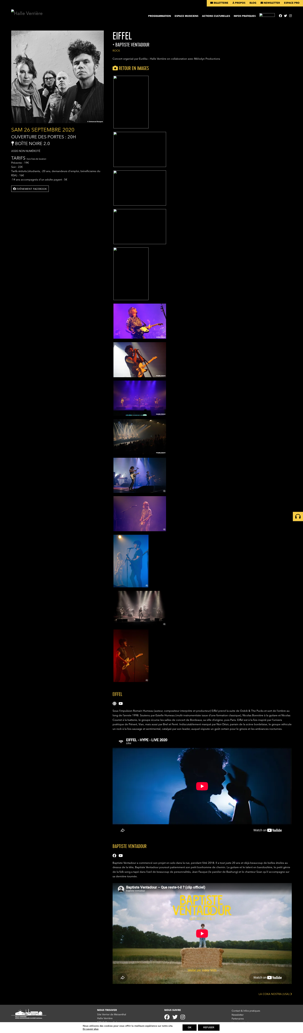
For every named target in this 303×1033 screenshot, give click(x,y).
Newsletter (271, 3)
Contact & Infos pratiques (246, 1011)
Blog (253, 3)
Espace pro (291, 3)
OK (189, 1027)
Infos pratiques (245, 16)
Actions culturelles (216, 16)
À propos (239, 3)
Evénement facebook (31, 188)
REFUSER (208, 1027)
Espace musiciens (186, 16)
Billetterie (220, 3)
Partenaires (238, 1019)
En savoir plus (91, 1029)
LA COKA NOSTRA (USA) (274, 994)
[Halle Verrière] (27, 13)
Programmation (159, 16)
